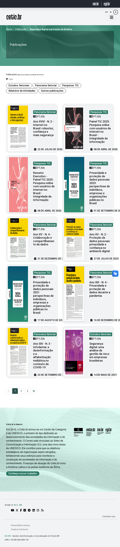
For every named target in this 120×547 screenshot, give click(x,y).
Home (9, 29)
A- (111, 12)
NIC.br (18, 505)
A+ (106, 12)
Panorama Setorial (46, 85)
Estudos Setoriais (19, 85)
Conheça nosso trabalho (22, 473)
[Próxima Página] (27, 391)
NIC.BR (8, 536)
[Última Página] (34, 391)
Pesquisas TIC (70, 85)
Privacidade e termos (20, 525)
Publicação (20, 29)
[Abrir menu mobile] (111, 17)
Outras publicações (52, 90)
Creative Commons (19, 529)
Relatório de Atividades (22, 90)
